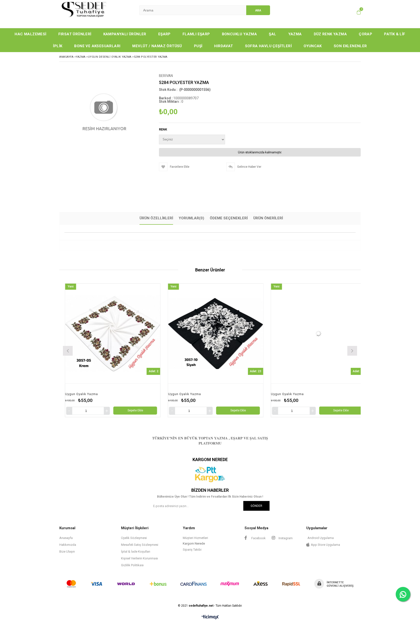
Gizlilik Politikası (132, 565)
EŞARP (164, 34)
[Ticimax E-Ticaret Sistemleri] (210, 617)
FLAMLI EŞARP (196, 34)
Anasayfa (66, 538)
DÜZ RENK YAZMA (330, 34)
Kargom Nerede (194, 543)
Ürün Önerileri (268, 218)
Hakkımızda (67, 545)
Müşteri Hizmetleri (195, 538)
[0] (359, 12)
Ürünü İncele (168, 350)
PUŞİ (198, 46)
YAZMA (295, 34)
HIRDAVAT (223, 46)
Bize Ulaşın (67, 551)
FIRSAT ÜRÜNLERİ (74, 34)
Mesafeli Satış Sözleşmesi (139, 545)
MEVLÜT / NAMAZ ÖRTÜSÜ (157, 46)
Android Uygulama (320, 538)
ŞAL (272, 34)
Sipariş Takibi (192, 549)
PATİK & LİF (394, 34)
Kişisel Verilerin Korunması (139, 558)
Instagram (285, 538)
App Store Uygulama (325, 545)
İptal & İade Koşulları (135, 551)
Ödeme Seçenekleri (229, 218)
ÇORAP (365, 34)
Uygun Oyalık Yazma (112, 394)
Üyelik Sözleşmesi (134, 538)
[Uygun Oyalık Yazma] (143, 334)
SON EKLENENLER (350, 46)
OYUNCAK (313, 46)
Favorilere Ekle (144, 350)
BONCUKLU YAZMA (239, 34)
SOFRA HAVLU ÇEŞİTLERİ (268, 46)
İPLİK (57, 46)
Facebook (258, 538)
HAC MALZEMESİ (30, 34)
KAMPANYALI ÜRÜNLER (124, 34)
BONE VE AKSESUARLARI (97, 46)
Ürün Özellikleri (156, 218)
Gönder (256, 506)
